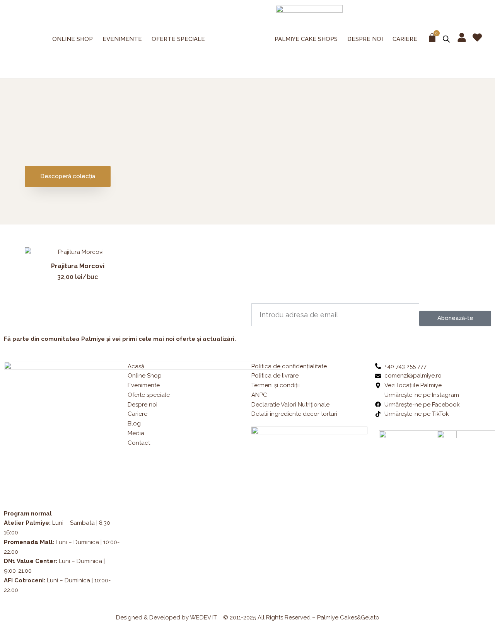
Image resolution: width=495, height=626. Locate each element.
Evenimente (122, 39)
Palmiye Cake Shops (306, 39)
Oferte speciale (178, 39)
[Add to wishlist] (119, 258)
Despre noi (365, 39)
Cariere (405, 39)
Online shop (72, 39)
